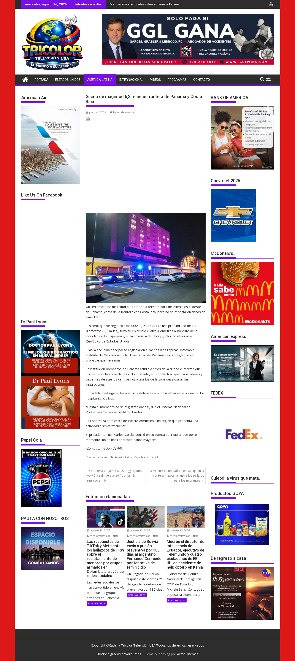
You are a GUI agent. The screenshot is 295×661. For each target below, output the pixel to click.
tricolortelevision (123, 112)
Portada (41, 80)
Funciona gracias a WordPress (119, 654)
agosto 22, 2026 (140, 530)
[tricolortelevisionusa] (25, 78)
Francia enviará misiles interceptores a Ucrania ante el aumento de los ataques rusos (140, 4)
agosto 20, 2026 (180, 530)
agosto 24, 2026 (100, 530)
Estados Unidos (68, 80)
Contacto (201, 80)
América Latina (100, 80)
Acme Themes (187, 654)
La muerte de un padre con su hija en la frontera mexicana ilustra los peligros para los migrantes (176, 475)
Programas (177, 80)
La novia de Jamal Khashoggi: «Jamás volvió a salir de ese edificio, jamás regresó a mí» (115, 475)
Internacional (131, 80)
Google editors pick (146, 457)
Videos (155, 80)
